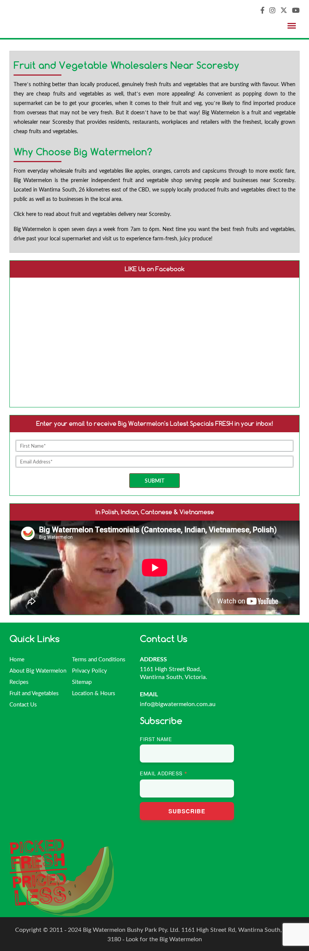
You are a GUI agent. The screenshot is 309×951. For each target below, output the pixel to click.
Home (16, 659)
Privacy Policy (89, 670)
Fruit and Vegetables (34, 693)
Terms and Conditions (98, 659)
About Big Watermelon (37, 670)
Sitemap (82, 681)
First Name (156, 739)
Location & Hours (93, 693)
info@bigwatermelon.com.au (178, 703)
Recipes (19, 681)
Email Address (164, 773)
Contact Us (23, 704)
